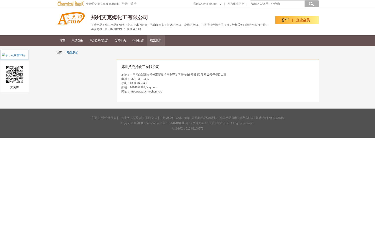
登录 (125, 3)
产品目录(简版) (98, 40)
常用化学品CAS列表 (205, 117)
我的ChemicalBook (205, 3)
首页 (62, 40)
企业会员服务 (107, 117)
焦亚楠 (20, 55)
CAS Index (183, 117)
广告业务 (124, 117)
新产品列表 (246, 117)
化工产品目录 (228, 117)
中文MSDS (167, 117)
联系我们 (155, 40)
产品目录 (77, 40)
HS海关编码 (276, 117)
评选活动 (261, 117)
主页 (94, 117)
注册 (134, 3)
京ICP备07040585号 (175, 123)
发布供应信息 (235, 3)
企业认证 (138, 40)
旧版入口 (151, 117)
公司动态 (120, 40)
